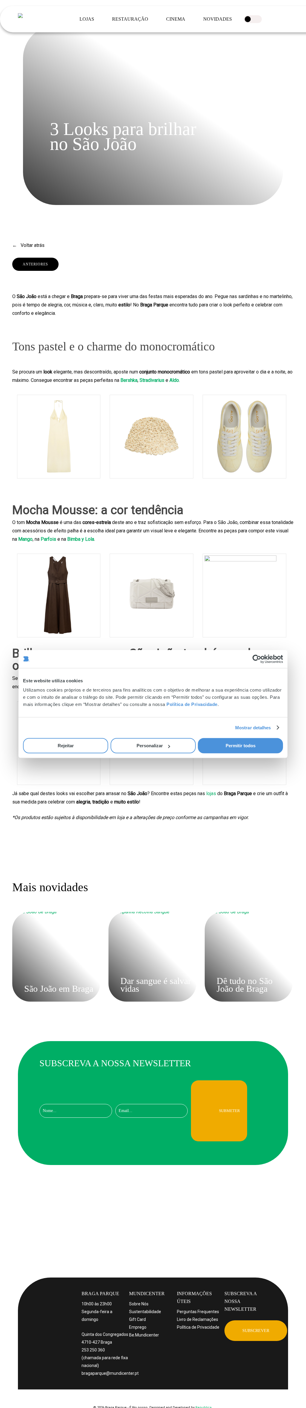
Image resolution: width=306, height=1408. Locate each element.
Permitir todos (240, 745)
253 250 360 (93, 1350)
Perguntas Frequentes (198, 1311)
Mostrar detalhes (253, 727)
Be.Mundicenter (144, 1335)
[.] (253, 19)
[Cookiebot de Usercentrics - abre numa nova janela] (257, 658)
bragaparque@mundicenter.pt (110, 1373)
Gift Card (137, 1319)
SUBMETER (229, 1110)
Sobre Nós (139, 1303)
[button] (255, 1330)
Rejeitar (66, 745)
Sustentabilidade (145, 1311)
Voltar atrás (32, 245)
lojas (211, 793)
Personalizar (150, 745)
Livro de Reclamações (197, 1319)
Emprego (137, 1327)
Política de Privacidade (192, 704)
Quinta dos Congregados (105, 1334)
